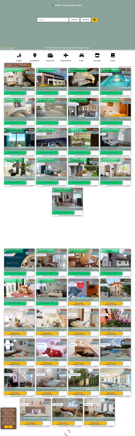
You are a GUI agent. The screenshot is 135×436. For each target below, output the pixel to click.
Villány (103, 255)
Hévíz (7, 285)
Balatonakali (41, 255)
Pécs (102, 134)
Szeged (103, 404)
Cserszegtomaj (106, 74)
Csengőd (56, 194)
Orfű (70, 134)
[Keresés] (94, 20)
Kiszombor (8, 344)
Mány (71, 255)
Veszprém (40, 164)
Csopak (7, 134)
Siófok (103, 164)
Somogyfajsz (73, 104)
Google (6, 412)
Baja (70, 74)
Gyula (39, 74)
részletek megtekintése (79, 303)
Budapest (8, 74)
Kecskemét (40, 134)
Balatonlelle (73, 164)
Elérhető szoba (15, 92)
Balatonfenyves (74, 374)
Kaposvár (8, 104)
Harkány (104, 314)
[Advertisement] (67, 233)
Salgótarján (8, 255)
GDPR (13, 424)
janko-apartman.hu (67, 5)
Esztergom (40, 285)
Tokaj (103, 104)
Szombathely (41, 404)
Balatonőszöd (41, 434)
